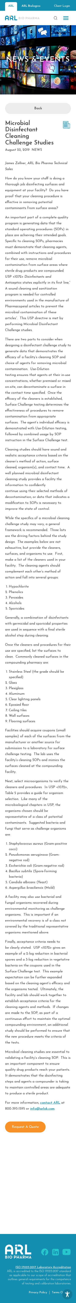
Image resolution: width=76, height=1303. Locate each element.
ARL (11, 6)
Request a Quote (25, 1127)
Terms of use (61, 1292)
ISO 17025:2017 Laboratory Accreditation (43, 1267)
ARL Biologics (31, 6)
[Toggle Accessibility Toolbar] (67, 1294)
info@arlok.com (42, 1108)
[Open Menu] (66, 18)
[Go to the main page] (22, 18)
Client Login (62, 6)
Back (38, 108)
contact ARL (50, 1103)
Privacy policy (38, 1292)
